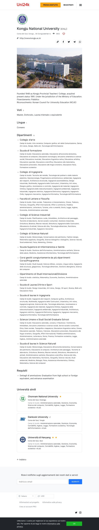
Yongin (42, 420)
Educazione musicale (33, 159)
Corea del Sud (22, 34)
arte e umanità (54, 207)
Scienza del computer (37, 363)
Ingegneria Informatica (50, 194)
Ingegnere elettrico (36, 191)
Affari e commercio (58, 205)
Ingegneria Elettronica (52, 191)
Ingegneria (66, 191)
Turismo (45, 207)
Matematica (44, 277)
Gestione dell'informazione (42, 250)
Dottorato (28, 115)
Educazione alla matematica (64, 162)
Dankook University (38, 417)
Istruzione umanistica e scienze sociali (43, 326)
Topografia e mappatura (44, 328)
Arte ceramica (37, 143)
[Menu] (79, 5)
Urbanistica (64, 183)
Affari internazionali (43, 205)
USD (42, 496)
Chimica (49, 242)
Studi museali (37, 264)
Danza (79, 143)
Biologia (39, 360)
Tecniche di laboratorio (28, 221)
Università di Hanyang (39, 437)
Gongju (31, 34)
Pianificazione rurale (39, 218)
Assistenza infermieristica (46, 253)
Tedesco (75, 202)
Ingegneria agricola (27, 304)
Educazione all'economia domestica (63, 154)
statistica (35, 277)
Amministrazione (26, 336)
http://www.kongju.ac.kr (30, 38)
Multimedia (33, 183)
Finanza (51, 336)
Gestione (61, 277)
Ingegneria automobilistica (58, 181)
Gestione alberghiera (67, 267)
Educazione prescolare (28, 165)
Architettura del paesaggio (68, 218)
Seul (41, 441)
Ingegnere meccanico (33, 194)
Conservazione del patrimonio (54, 237)
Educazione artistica (72, 159)
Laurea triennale (41, 115)
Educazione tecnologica (48, 157)
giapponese (36, 267)
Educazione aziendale (40, 154)
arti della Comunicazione (67, 143)
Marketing (42, 242)
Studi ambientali (26, 242)
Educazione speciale (27, 162)
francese (23, 205)
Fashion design (72, 237)
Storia (63, 207)
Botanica (32, 223)
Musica (71, 288)
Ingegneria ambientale (62, 189)
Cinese (68, 202)
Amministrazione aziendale (38, 210)
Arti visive (23, 146)
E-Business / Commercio (66, 323)
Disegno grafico (26, 186)
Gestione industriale (66, 221)
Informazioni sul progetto (29, 502)
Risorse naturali (42, 223)
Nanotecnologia (33, 178)
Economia (23, 210)
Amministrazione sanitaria (63, 250)
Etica (21, 328)
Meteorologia (37, 237)
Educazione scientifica (44, 162)
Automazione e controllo (42, 186)
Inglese (75, 207)
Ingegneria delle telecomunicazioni (40, 189)
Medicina (32, 253)
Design (30, 146)
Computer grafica (50, 143)
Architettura (73, 309)
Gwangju (42, 400)
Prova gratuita (50, 5)
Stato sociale (37, 202)
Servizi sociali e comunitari (48, 221)
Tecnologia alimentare (59, 226)
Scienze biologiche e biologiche (57, 240)
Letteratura (37, 207)
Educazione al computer (29, 157)
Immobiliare (52, 218)
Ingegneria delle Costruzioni (48, 183)
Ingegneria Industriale (28, 229)
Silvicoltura (53, 223)
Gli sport (64, 288)
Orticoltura (24, 223)
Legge (68, 207)
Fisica (35, 242)
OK (74, 524)
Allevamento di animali (28, 226)
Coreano (21, 127)
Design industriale (39, 288)
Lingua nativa (68, 264)
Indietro (22, 459)
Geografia (31, 205)
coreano (59, 264)
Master (20, 115)
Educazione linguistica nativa (53, 159)
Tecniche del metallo (40, 175)
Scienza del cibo (43, 226)
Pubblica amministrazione (66, 334)
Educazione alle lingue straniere (50, 165)
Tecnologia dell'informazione (52, 146)
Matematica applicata (28, 240)
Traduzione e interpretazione (54, 202)
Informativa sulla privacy (52, 502)
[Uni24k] (23, 5)
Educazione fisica (69, 165)
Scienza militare (49, 264)
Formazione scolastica (28, 167)
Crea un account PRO (27, 507)
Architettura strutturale (38, 181)
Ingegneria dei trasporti (41, 299)
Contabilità (49, 405)
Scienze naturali (76, 240)
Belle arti (37, 146)
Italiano (24, 496)
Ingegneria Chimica (53, 307)
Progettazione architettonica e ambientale (56, 178)
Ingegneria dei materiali (61, 186)
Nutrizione (72, 226)
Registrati (68, 5)
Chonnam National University (43, 396)
